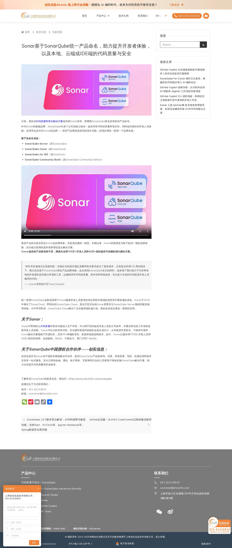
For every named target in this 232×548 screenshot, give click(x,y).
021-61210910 (170, 482)
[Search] (203, 44)
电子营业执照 (127, 543)
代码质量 (45, 326)
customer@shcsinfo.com (174, 487)
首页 (84, 15)
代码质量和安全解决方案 (49, 121)
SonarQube (54, 126)
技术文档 (123, 15)
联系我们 (143, 15)
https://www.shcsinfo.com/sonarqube (90, 378)
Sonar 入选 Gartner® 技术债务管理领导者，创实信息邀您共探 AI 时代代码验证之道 (183, 109)
